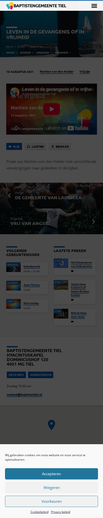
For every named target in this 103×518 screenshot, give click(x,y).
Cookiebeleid (39, 512)
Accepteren (51, 473)
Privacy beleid (60, 512)
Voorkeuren (52, 501)
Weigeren (52, 487)
